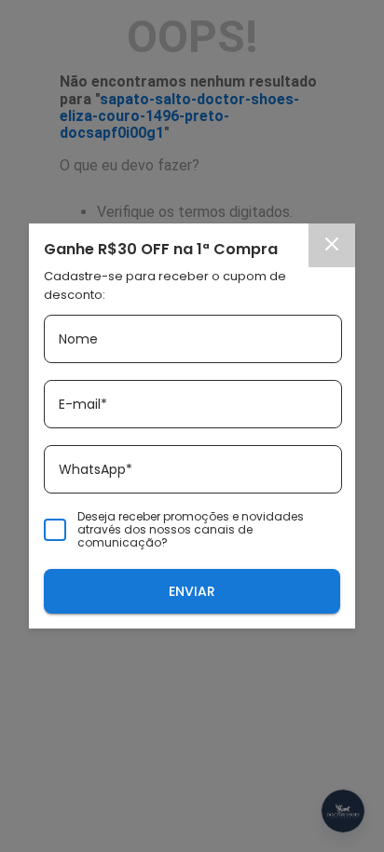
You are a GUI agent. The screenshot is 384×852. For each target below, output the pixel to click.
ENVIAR (192, 591)
